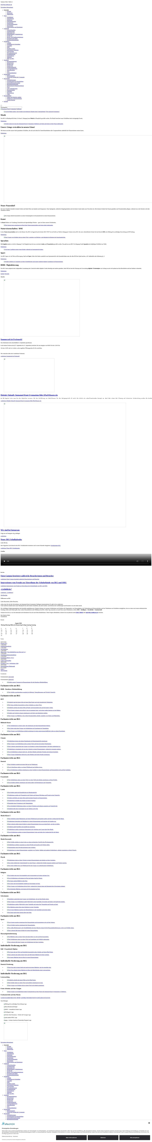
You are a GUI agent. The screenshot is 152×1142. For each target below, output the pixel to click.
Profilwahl (9, 1070)
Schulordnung (10, 1090)
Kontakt (9, 1046)
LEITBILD (24, 997)
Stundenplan (10, 1058)
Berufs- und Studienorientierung (15, 1072)
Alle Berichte (4, 595)
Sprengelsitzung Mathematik (8, 666)
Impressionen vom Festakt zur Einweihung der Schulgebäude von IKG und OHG (33, 583)
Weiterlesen (3, 121)
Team (5, 1050)
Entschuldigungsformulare (13, 1118)
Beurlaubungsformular (12, 1119)
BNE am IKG (10, 1093)
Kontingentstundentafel (13, 1075)
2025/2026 (11, 677)
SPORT (19, 997)
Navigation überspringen (7, 7)
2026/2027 (11, 679)
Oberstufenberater (11, 1056)
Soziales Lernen (11, 1083)
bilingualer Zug (11, 1068)
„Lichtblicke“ (6, 589)
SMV (8, 1082)
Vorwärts (7, 273)
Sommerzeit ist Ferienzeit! (11, 339)
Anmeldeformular (11, 1115)
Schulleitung (10, 1052)
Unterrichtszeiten (11, 1065)
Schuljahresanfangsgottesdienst (8, 655)
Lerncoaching (10, 1086)
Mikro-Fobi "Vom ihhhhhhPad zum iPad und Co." (13, 652)
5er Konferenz (4, 649)
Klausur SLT (4, 643)
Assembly (9, 1080)
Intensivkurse (10, 1098)
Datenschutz (10, 1049)
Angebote (6, 1095)
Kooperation (7, 1109)
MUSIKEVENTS (31, 997)
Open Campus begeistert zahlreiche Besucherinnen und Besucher (27, 576)
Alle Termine (4, 670)
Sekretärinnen (10, 1053)
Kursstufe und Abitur (12, 1073)
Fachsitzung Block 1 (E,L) (7, 657)
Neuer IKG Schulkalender (11, 539)
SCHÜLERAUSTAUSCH (43, 997)
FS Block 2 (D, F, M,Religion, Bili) (9, 663)
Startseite (6, 10)
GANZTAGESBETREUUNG (8, 997)
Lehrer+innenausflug (6, 660)
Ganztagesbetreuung (12, 1103)
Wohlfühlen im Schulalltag (13, 1079)
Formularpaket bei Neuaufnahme (15, 1116)
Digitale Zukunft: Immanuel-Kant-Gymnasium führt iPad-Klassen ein (29, 395)
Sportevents (10, 1100)
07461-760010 (79, 612)
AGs (8, 1106)
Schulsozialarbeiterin (12, 1059)
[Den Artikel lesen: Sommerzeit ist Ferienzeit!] (42, 336)
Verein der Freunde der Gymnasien (15, 1112)
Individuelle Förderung (12, 1085)
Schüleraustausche (11, 1102)
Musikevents (10, 1099)
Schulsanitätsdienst (11, 1108)
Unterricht (6, 1063)
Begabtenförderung (12, 1096)
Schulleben (6, 1076)
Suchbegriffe (4, 107)
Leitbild (9, 1078)
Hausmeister (10, 1060)
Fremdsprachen (11, 1066)
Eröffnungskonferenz (6, 646)
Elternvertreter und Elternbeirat (14, 1062)
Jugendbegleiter (11, 1105)
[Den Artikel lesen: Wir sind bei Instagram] (65, 526)
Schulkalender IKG (56, 545)
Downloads (7, 1113)
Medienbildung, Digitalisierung (15, 1069)
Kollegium (9, 1055)
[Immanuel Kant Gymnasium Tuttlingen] (11, 109)
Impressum (9, 1048)
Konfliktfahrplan (11, 1089)
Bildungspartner (11, 1110)
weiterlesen (10, 356)
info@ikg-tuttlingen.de (6, 4)
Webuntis (9, 1092)
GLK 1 (2, 669)
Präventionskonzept (12, 1088)
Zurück (2, 273)
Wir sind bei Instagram (10, 530)
